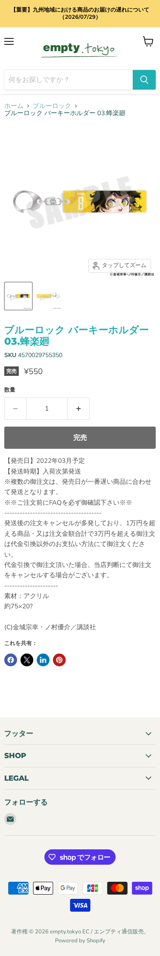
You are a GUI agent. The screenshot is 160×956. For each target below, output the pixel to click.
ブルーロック (52, 106)
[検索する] (144, 80)
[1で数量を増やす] (79, 409)
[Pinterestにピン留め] (59, 660)
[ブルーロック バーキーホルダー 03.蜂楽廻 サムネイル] (18, 296)
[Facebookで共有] (10, 660)
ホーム (13, 106)
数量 (9, 390)
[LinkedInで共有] (43, 660)
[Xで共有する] (26, 660)
